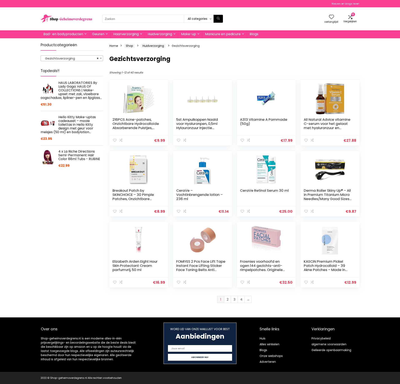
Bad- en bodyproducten (63, 34)
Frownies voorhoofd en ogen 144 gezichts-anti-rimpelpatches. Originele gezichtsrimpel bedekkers (262, 267)
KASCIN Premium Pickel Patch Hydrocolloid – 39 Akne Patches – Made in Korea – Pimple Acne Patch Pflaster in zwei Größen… (327, 270)
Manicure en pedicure (223, 34)
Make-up (188, 34)
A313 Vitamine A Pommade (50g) (263, 121)
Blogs (254, 34)
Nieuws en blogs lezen (345, 3)
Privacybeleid (321, 338)
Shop (129, 46)
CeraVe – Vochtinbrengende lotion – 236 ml (199, 194)
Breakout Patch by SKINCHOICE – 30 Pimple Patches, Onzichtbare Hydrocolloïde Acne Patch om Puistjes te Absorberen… (136, 199)
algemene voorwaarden (328, 344)
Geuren (98, 34)
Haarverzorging (126, 34)
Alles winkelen (269, 344)
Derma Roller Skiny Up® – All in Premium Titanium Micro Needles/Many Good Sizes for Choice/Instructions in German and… (327, 199)
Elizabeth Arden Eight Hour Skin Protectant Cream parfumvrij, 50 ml (135, 265)
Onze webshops (271, 356)
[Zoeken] (218, 19)
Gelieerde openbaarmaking (331, 350)
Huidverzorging (160, 34)
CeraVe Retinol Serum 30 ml (264, 190)
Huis (262, 338)
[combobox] (72, 58)
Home (113, 46)
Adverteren (268, 362)
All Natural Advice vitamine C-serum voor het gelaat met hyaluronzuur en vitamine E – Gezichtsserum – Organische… (328, 128)
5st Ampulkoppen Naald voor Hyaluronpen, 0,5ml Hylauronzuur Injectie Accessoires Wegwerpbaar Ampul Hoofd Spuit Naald (200, 128)
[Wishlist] (331, 17)
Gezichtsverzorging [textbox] (70, 58)
